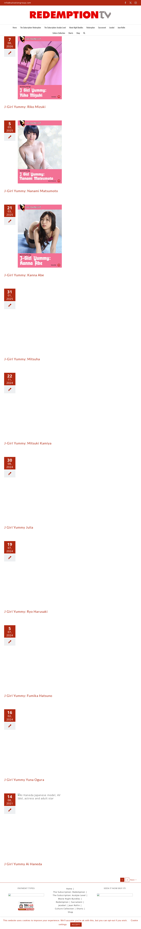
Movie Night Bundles (69, 899)
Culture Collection (64, 908)
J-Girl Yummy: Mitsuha (22, 359)
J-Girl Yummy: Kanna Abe (24, 275)
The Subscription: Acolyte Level (69, 895)
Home (69, 888)
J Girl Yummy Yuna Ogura (24, 780)
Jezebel (62, 905)
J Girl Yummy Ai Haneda (23, 864)
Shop (70, 912)
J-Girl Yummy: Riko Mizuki (25, 107)
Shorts (80, 908)
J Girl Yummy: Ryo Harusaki (26, 611)
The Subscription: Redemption (69, 892)
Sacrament (76, 902)
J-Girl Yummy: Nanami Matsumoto (31, 191)
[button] (84, 32)
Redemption (62, 902)
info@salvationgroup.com (17, 2)
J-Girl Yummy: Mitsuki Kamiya (27, 443)
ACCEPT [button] (76, 924)
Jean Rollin (74, 905)
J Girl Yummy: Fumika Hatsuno (28, 696)
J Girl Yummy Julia (18, 527)
